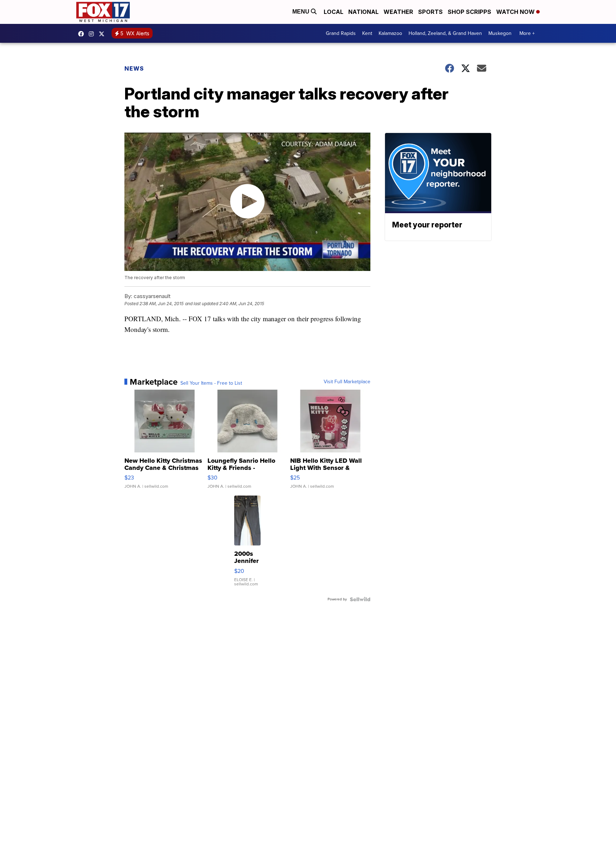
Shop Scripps (469, 11)
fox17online (82, 34)
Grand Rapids (341, 33)
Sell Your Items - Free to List (211, 383)
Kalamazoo (390, 33)
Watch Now (516, 11)
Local (333, 11)
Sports (430, 11)
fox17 (103, 34)
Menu (301, 12)
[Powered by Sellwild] (360, 599)
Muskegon (500, 33)
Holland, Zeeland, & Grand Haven (445, 33)
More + (527, 33)
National (363, 11)
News (134, 68)
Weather (398, 11)
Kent (367, 33)
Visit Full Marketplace (347, 381)
